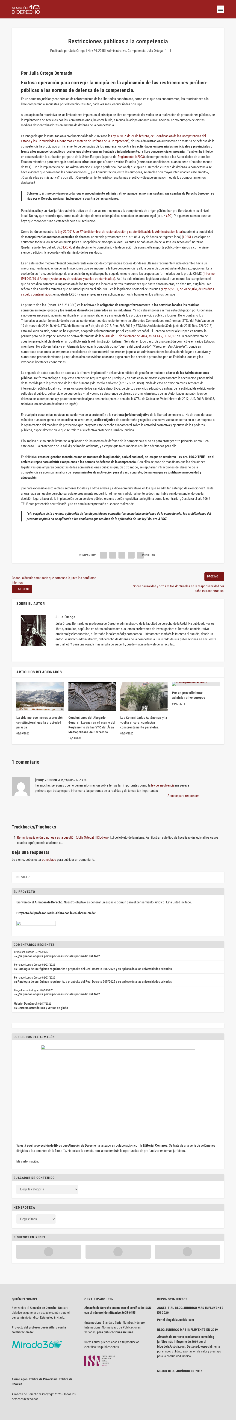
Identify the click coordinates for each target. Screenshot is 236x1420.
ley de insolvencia (162, 785)
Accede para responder (183, 796)
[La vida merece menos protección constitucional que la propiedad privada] (40, 696)
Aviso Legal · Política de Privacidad (34, 1379)
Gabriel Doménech (26, 1003)
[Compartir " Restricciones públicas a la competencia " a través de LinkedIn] (122, 555)
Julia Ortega (77, 51)
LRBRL (187, 237)
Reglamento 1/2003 (131, 157)
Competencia (136, 51)
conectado (49, 860)
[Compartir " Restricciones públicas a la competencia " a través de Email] (131, 555)
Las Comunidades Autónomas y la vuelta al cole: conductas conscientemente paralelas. (143, 722)
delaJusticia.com (183, 1320)
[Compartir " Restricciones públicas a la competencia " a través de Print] (140, 555)
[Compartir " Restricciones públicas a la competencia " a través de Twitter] (112, 555)
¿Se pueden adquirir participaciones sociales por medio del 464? (59, 956)
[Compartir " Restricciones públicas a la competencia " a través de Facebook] (103, 555)
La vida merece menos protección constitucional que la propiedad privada (40, 722)
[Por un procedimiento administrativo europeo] (195, 684)
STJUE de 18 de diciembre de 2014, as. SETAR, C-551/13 (139, 336)
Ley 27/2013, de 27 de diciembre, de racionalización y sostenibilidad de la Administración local (120, 232)
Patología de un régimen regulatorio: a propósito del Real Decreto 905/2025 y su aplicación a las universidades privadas (95, 969)
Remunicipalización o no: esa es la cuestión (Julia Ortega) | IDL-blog (62, 837)
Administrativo (116, 51)
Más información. (27, 1161)
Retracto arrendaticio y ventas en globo (43, 1008)
